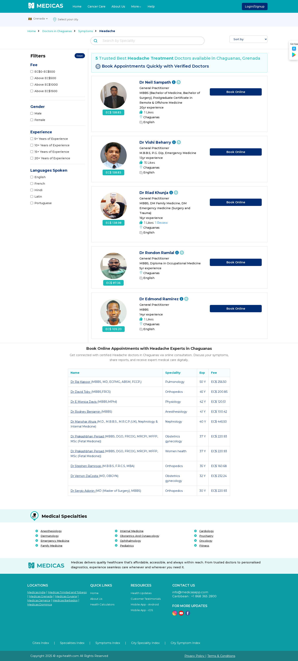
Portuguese (43, 203)
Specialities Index (72, 643)
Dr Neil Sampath (155, 82)
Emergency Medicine (55, 540)
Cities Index (40, 643)
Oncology (205, 540)
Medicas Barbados (65, 600)
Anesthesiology (51, 531)
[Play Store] (294, 56)
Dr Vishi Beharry (155, 142)
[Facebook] (187, 614)
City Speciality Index (145, 643)
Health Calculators (102, 604)
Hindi (38, 190)
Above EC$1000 (46, 84)
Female (39, 120)
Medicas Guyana (66, 596)
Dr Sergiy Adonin (83, 491)
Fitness (204, 545)
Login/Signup (255, 6)
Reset (80, 55)
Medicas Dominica (39, 604)
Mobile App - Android (145, 604)
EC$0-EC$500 (44, 71)
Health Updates (141, 593)
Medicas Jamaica (38, 600)
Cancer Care (96, 6)
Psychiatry (206, 535)
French (39, 183)
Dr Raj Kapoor (81, 382)
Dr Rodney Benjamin (86, 411)
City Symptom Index (185, 643)
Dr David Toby (81, 392)
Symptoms (85, 31)
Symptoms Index (107, 643)
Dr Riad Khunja (154, 193)
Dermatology (50, 535)
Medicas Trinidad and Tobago (67, 592)
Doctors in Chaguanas (57, 31)
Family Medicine (51, 545)
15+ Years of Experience (51, 152)
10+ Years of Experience (52, 145)
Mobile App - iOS (142, 610)
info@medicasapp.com (190, 592)
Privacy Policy (194, 656)
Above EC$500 (45, 78)
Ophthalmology (130, 540)
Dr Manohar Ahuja (84, 421)
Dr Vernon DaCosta (85, 476)
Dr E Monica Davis (84, 402)
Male (38, 113)
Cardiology (206, 531)
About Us (118, 6)
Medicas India (36, 592)
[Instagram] (174, 614)
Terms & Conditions (221, 656)
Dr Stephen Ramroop (86, 466)
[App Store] (294, 50)
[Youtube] (181, 614)
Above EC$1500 (45, 91)
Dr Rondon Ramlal (157, 253)
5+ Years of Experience (51, 139)
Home (77, 6)
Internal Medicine (132, 531)
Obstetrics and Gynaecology (139, 535)
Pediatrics (127, 545)
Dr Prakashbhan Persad (88, 436)
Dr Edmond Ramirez (159, 299)
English (40, 177)
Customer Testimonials (146, 598)
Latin (38, 196)
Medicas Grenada (41, 596)
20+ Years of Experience (52, 158)
